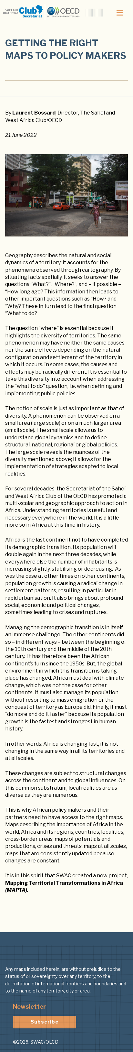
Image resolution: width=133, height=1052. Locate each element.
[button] (120, 13)
